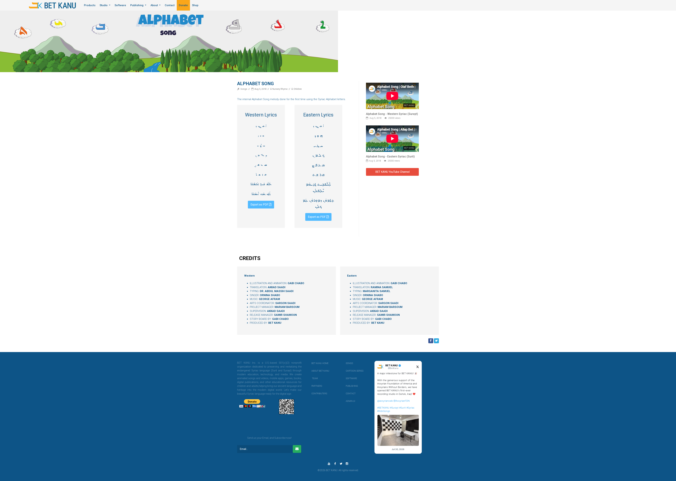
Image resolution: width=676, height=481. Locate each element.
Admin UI (350, 401)
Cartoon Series (350, 371)
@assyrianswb (385, 400)
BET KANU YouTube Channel (392, 171)
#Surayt (394, 407)
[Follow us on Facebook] (335, 464)
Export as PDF (260, 204)
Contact (170, 5)
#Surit (402, 407)
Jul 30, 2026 (398, 449)
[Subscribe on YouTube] (329, 464)
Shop (195, 5)
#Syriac (410, 407)
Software (120, 5)
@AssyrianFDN (401, 400)
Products (89, 5)
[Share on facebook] (430, 340)
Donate (183, 5)
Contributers (316, 393)
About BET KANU (316, 371)
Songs (349, 363)
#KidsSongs (383, 411)
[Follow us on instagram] (347, 464)
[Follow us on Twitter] (341, 464)
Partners (316, 386)
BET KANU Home (316, 363)
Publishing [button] (137, 5)
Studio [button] (104, 5)
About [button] (155, 5)
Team (315, 378)
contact (350, 393)
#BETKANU (383, 407)
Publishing (350, 386)
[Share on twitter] (436, 340)
